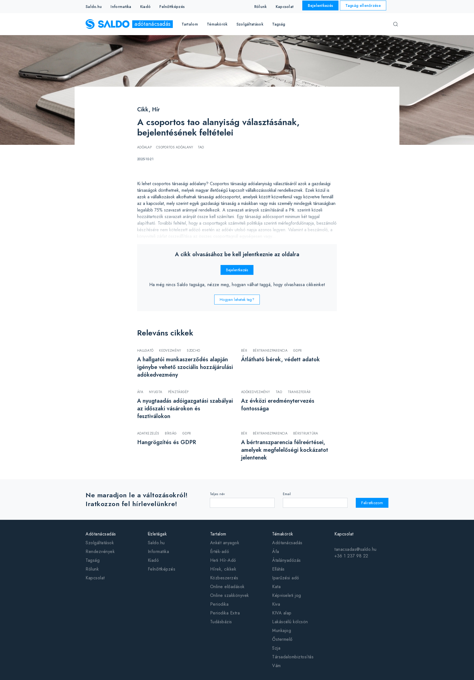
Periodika (219, 604)
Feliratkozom (372, 503)
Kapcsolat (285, 6)
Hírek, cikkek (223, 569)
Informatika (121, 6)
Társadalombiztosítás (293, 657)
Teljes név (217, 494)
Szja (276, 648)
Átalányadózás (286, 560)
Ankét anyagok (224, 543)
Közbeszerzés (224, 578)
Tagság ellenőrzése (363, 5)
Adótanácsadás (287, 543)
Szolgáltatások (100, 543)
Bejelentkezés (320, 5)
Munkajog (281, 630)
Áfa (275, 551)
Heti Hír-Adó (223, 560)
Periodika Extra (225, 613)
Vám (276, 665)
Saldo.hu (94, 6)
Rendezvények (100, 551)
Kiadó (145, 6)
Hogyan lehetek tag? (237, 299)
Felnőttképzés (172, 6)
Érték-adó (219, 551)
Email (287, 494)
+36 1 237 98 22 (351, 556)
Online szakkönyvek (229, 595)
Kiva (276, 604)
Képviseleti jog (286, 595)
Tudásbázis (221, 622)
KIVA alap (282, 613)
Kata (276, 586)
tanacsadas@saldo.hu (355, 549)
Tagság (278, 24)
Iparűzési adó (285, 578)
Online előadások (227, 586)
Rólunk (260, 6)
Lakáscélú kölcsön (290, 622)
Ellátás (278, 569)
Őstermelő (282, 639)
